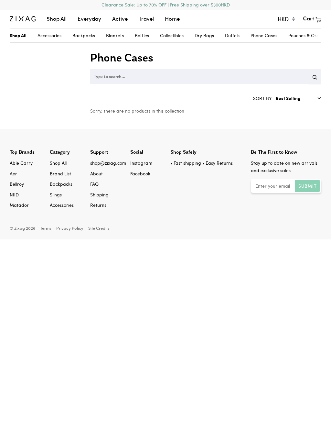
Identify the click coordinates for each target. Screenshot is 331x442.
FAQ (94, 184)
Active (120, 18)
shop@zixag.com (108, 163)
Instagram (141, 163)
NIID (14, 195)
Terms (45, 228)
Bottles (142, 35)
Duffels (232, 35)
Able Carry (21, 163)
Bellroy (17, 184)
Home (172, 18)
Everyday (89, 18)
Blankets (115, 35)
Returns (98, 205)
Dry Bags (204, 35)
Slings (56, 195)
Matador (19, 205)
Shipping (99, 195)
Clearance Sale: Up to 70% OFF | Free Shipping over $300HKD (165, 5)
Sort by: (263, 98)
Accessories (49, 35)
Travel (146, 18)
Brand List (60, 174)
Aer (13, 174)
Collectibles (172, 35)
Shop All (57, 18)
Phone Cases (264, 35)
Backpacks (83, 35)
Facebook (140, 174)
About (96, 174)
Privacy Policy (69, 228)
